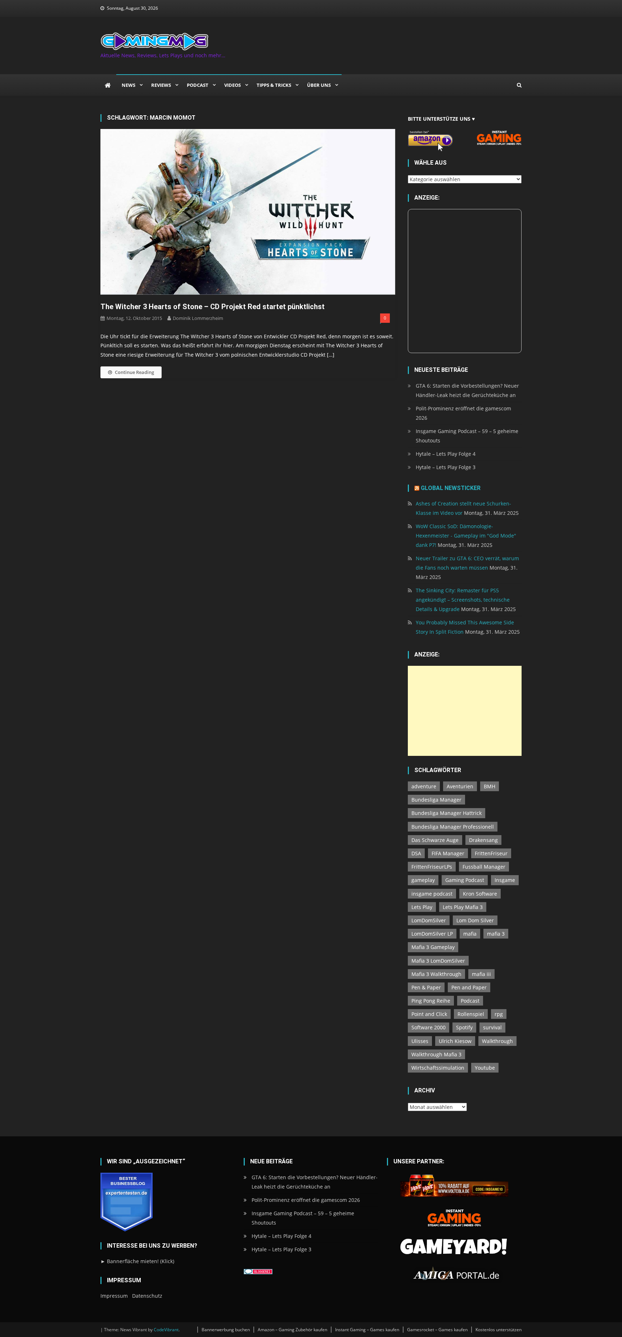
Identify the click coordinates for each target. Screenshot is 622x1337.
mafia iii (481, 974)
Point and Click (429, 1014)
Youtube (485, 1067)
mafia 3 (496, 933)
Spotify (464, 1027)
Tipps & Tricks (274, 85)
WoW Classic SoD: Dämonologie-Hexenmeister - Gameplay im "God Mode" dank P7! (466, 535)
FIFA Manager (448, 853)
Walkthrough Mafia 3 (436, 1054)
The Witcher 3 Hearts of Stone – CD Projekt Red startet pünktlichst (212, 306)
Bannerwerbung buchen (226, 1330)
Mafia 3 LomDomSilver (438, 960)
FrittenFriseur (491, 853)
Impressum (114, 1295)
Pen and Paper (469, 987)
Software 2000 (428, 1027)
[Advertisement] (465, 711)
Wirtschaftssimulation (437, 1067)
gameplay (423, 880)
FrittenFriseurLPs (431, 866)
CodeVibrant (166, 1330)
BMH (489, 786)
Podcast (197, 85)
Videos (232, 85)
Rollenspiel (471, 1014)
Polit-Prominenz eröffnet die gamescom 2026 (463, 413)
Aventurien (460, 786)
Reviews (161, 85)
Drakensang (483, 840)
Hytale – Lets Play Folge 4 (445, 453)
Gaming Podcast (464, 880)
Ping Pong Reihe (430, 1000)
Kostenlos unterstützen (498, 1330)
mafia (470, 933)
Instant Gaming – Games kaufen (367, 1330)
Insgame (505, 880)
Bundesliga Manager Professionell (452, 826)
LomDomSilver (428, 920)
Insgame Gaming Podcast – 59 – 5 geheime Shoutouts (467, 436)
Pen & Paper (426, 987)
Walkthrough (497, 1041)
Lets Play (421, 907)
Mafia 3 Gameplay (433, 947)
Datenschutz (147, 1295)
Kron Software (480, 893)
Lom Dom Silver (475, 920)
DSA (416, 853)
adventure (423, 786)
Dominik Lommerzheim (198, 318)
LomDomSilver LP (432, 933)
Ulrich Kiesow (455, 1041)
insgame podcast (431, 893)
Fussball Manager (484, 866)
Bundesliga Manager (436, 799)
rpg (499, 1014)
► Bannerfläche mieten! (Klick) (137, 1261)
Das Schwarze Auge (435, 840)
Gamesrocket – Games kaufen (437, 1330)
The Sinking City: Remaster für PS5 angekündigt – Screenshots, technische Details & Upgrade (463, 599)
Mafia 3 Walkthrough (436, 974)
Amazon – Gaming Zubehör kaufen (292, 1330)
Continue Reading (134, 372)
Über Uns (319, 85)
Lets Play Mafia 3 (463, 907)
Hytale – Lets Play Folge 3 (445, 467)
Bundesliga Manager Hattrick (446, 813)
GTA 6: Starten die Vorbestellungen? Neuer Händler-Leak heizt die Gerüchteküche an (467, 390)
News (128, 85)
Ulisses (419, 1041)
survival (492, 1027)
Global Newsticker (451, 488)
